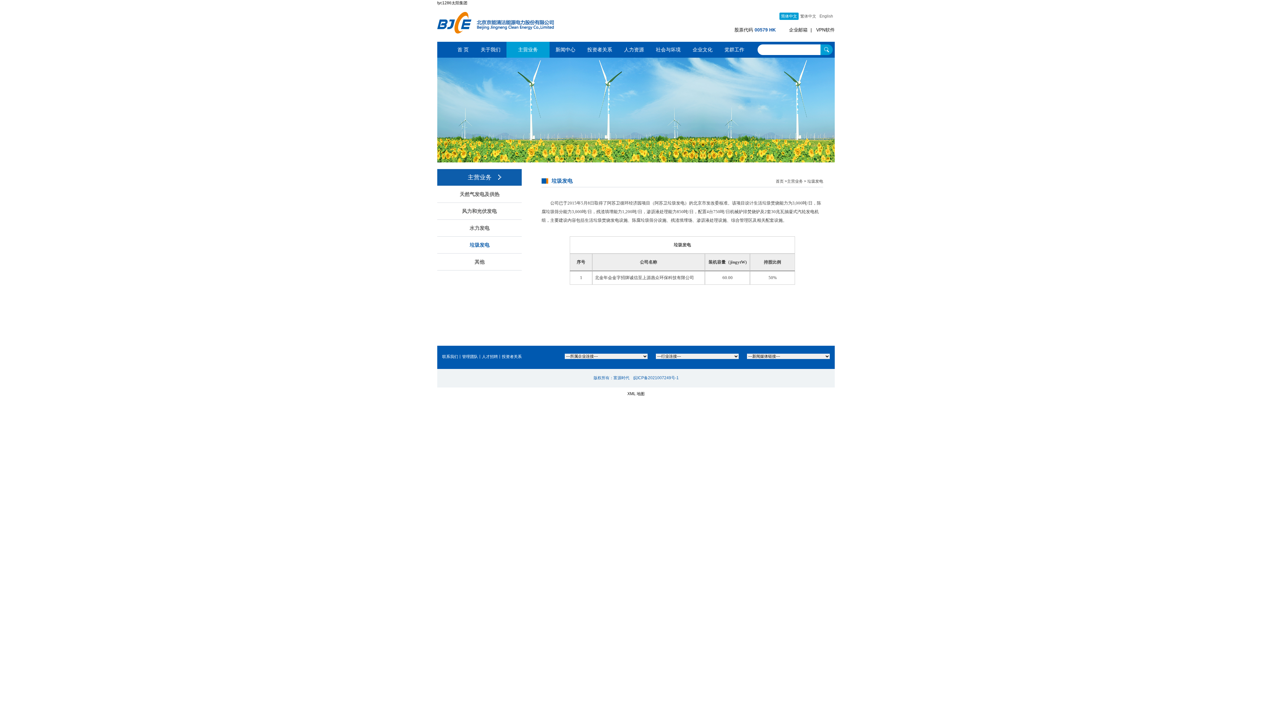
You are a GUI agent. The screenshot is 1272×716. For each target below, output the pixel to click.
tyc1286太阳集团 (452, 3)
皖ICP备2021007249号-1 (656, 378)
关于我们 (491, 49)
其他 (480, 262)
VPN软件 (825, 29)
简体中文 (789, 16)
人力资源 (634, 49)
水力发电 (480, 228)
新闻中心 (565, 49)
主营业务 (528, 49)
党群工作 (734, 49)
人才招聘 (490, 356)
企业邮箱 (798, 29)
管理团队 (470, 356)
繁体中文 (808, 16)
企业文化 (703, 49)
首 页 (463, 49)
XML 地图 (636, 393)
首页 (780, 181)
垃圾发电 (480, 245)
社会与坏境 (668, 49)
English (826, 16)
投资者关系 (599, 49)
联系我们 (450, 356)
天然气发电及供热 (480, 194)
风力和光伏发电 (479, 211)
